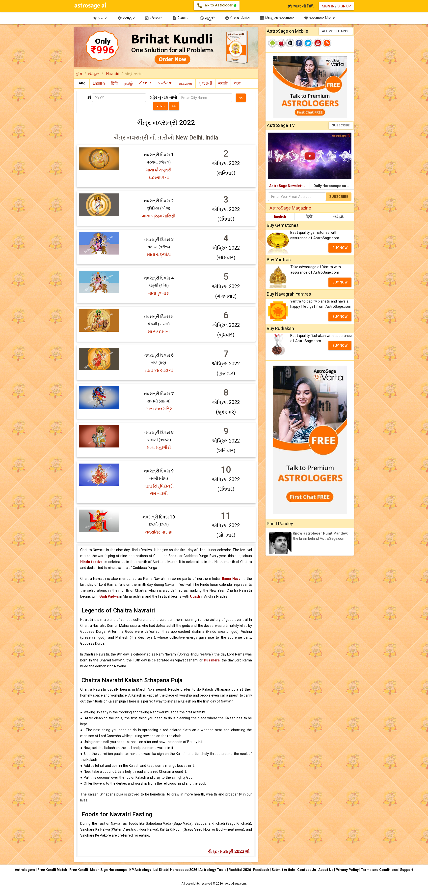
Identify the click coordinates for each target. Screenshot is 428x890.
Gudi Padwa (109, 596)
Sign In (328, 6)
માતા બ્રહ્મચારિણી (158, 215)
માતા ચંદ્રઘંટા (159, 254)
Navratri (112, 73)
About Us (326, 870)
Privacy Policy (347, 870)
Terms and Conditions (380, 870)
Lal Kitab (160, 870)
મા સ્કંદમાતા (159, 331)
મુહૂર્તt (207, 18)
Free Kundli (79, 870)
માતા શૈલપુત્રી (158, 169)
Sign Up (344, 6)
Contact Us (307, 870)
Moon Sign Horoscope (109, 870)
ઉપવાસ (181, 18)
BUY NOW (340, 248)
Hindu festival (92, 562)
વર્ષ (89, 97)
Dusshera (212, 660)
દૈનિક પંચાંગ (237, 18)
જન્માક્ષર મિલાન (320, 18)
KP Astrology (140, 870)
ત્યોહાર (126, 18)
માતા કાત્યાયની (159, 370)
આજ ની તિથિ (301, 6)
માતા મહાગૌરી (158, 447)
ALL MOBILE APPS (335, 31)
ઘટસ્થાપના (159, 177)
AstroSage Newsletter (287, 186)
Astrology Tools (213, 870)
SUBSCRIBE (340, 125)
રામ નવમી (159, 493)
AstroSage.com (235, 883)
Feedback (261, 870)
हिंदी (309, 216)
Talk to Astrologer (215, 6)
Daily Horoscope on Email (334, 186)
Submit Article (283, 870)
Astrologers (25, 870)
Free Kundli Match (52, 870)
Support (406, 870)
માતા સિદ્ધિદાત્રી (159, 486)
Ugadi (195, 596)
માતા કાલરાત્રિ (159, 408)
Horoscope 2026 (183, 870)
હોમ (79, 73)
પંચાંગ (100, 18)
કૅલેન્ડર (153, 18)
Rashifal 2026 (240, 870)
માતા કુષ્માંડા (158, 293)
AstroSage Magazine (290, 208)
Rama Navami (233, 579)
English (280, 216)
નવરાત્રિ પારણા (158, 532)
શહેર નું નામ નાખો (163, 97)
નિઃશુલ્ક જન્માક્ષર (277, 18)
